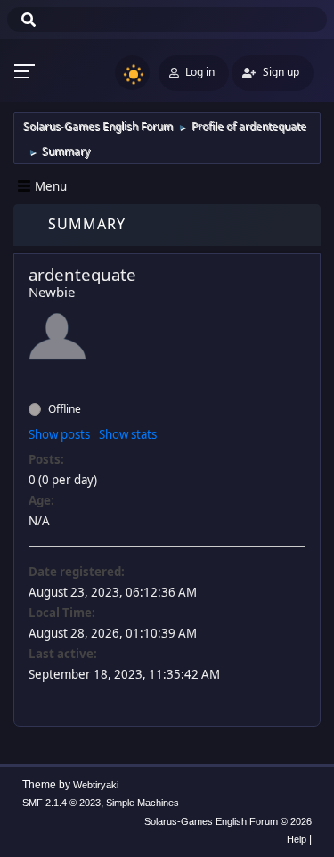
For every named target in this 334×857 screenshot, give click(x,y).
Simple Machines (142, 802)
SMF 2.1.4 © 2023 (61, 802)
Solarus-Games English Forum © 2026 (228, 821)
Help (296, 839)
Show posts (59, 434)
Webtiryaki (95, 784)
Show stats (128, 434)
